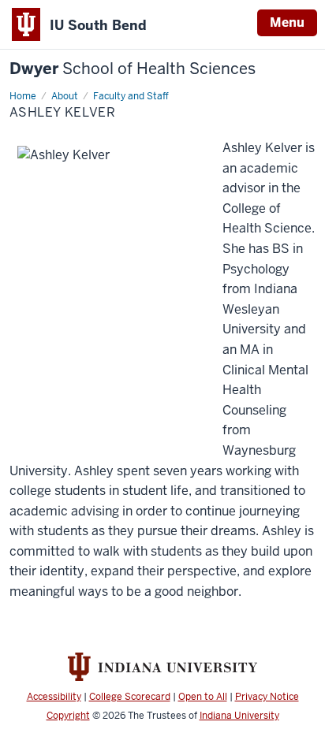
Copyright (68, 715)
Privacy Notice (267, 696)
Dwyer (132, 69)
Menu (287, 22)
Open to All (202, 696)
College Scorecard (129, 696)
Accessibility (54, 696)
